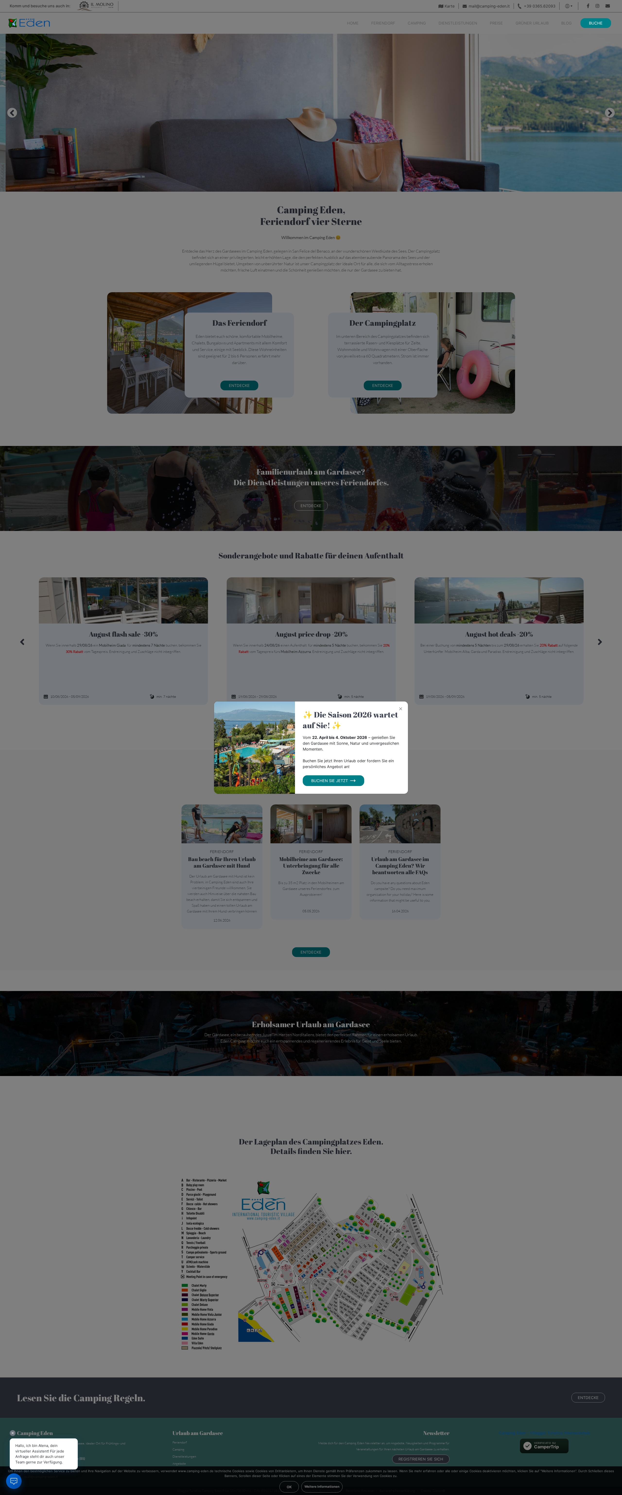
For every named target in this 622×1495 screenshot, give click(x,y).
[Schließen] (400, 708)
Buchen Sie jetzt (329, 780)
